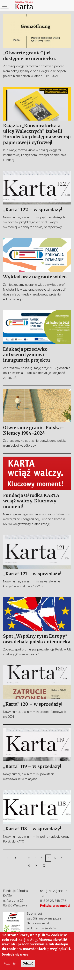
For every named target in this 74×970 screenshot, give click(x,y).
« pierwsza (7, 857)
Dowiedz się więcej (15, 954)
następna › (36, 865)
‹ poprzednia (15, 857)
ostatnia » (44, 865)
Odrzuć (28, 963)
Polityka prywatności (55, 905)
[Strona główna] (24, 5)
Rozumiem (10, 963)
